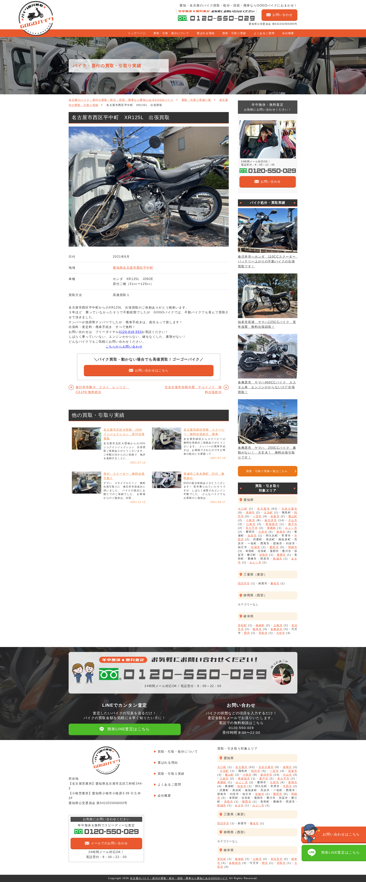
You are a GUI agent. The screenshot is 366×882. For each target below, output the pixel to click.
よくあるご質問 (264, 33)
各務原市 (276, 629)
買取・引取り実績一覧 (196, 100)
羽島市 (263, 632)
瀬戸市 (292, 524)
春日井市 (271, 520)
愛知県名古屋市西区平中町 (133, 267)
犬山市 (292, 520)
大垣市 (280, 632)
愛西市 (281, 554)
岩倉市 (274, 516)
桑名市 (274, 583)
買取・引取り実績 (234, 33)
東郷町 (271, 527)
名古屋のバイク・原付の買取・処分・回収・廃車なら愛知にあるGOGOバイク (121, 100)
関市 (247, 632)
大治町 (268, 512)
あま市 (239, 805)
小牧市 (250, 520)
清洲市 (250, 512)
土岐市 (278, 625)
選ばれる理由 (206, 33)
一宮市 (257, 516)
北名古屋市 (289, 508)
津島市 (263, 554)
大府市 (262, 531)
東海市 (281, 531)
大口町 (243, 508)
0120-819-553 (130, 332)
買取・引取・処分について (171, 33)
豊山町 (292, 516)
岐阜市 (257, 629)
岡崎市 (292, 547)
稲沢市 (256, 770)
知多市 (252, 535)
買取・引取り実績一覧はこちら (267, 471)
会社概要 (288, 33)
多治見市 (277, 858)
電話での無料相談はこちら (241, 727)
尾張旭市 (272, 524)
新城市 (277, 558)
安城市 (255, 547)
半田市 (287, 786)
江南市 (251, 524)
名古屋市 (263, 508)
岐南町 (260, 625)
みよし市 (291, 527)
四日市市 (244, 583)
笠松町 (242, 625)
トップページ (137, 33)
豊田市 (274, 547)
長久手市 (252, 527)
